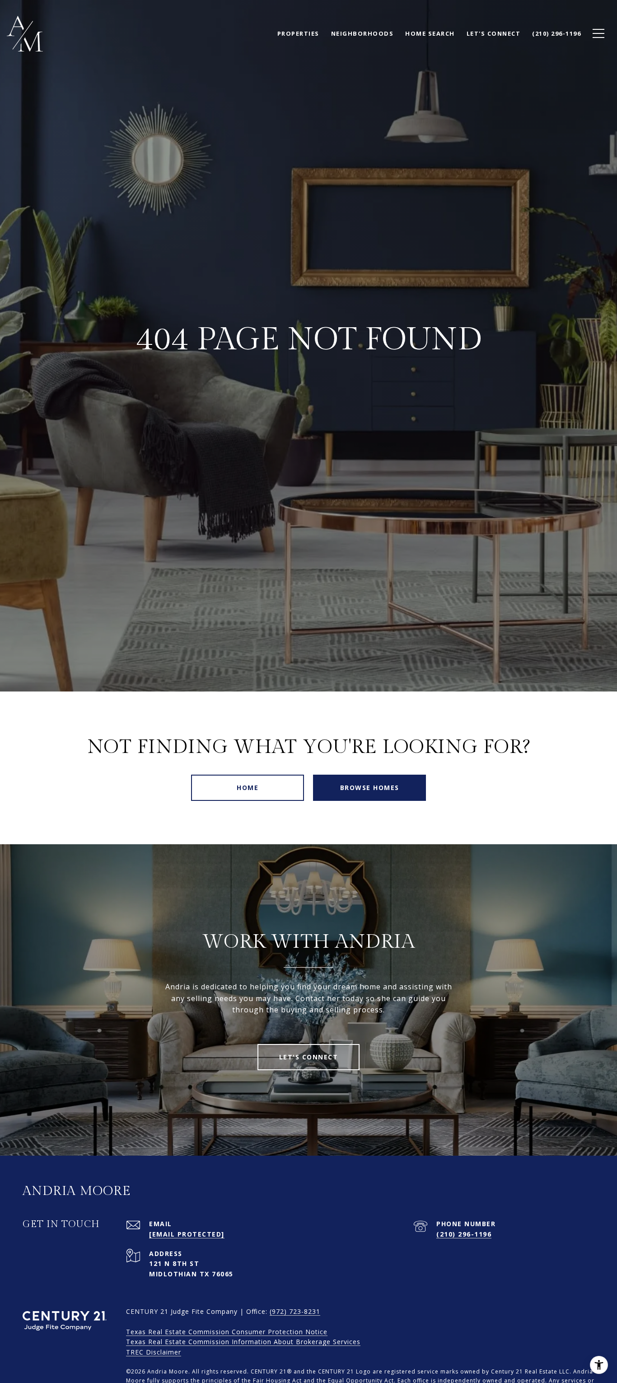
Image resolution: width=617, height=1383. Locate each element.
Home (247, 787)
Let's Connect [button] (308, 1057)
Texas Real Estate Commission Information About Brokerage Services (243, 1341)
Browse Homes (369, 787)
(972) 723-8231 (295, 1311)
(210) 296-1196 (463, 1234)
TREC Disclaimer (153, 1352)
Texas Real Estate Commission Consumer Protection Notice (226, 1331)
